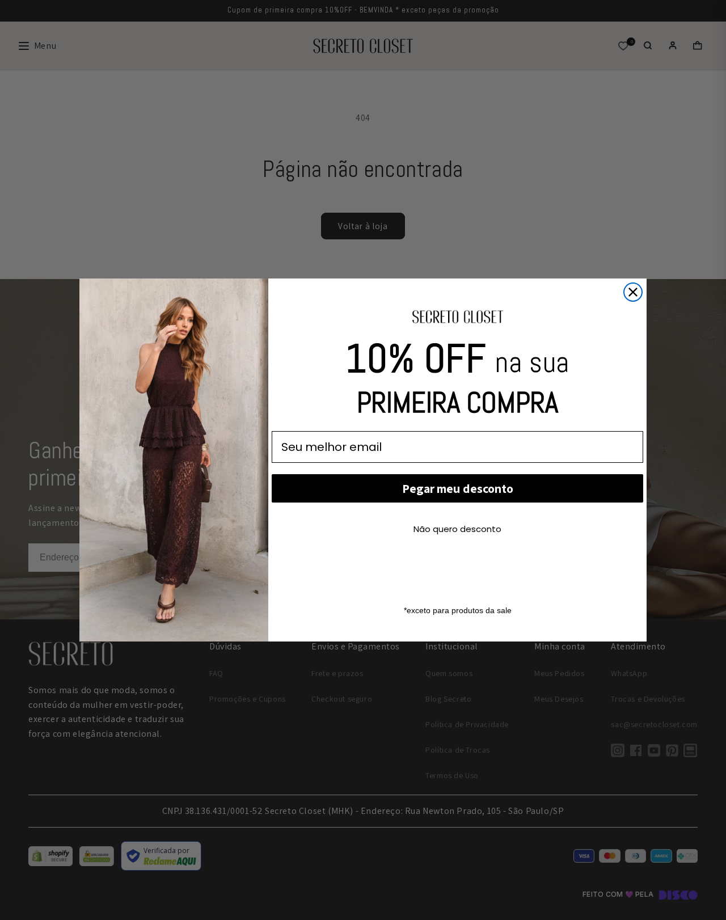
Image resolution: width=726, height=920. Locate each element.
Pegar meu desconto (457, 488)
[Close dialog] (633, 292)
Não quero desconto (457, 529)
